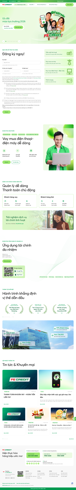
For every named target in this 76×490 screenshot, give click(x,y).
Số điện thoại (25, 68)
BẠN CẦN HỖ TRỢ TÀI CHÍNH (10, 49)
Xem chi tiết (14, 85)
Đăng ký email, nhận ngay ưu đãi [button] (8, 483)
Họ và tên (4, 59)
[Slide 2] (21, 134)
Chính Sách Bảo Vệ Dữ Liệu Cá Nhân (19, 78)
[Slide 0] (6, 134)
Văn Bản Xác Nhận (37, 78)
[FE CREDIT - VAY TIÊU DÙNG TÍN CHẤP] (7, 4)
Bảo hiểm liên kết (64, 473)
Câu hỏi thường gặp (40, 473)
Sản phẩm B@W (64, 476)
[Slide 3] (32, 134)
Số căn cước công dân (7, 68)
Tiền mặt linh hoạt (29, 473)
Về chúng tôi (4, 1)
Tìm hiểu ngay (22, 27)
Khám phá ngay (7, 261)
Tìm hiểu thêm (16, 162)
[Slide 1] (14, 134)
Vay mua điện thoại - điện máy (31, 476)
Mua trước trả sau (64, 474)
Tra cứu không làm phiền (53, 476)
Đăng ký (6, 162)
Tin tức (38, 476)
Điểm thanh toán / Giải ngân (54, 474)
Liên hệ (19, 1)
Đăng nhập (69, 4)
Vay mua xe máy (28, 474)
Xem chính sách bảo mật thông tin (23, 483)
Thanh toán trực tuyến (53, 473)
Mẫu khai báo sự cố (6, 485)
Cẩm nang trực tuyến (41, 474)
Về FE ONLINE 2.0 (12, 1)
